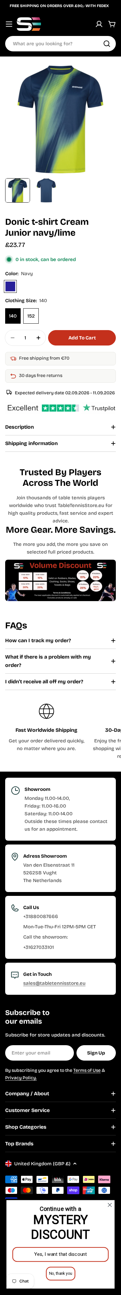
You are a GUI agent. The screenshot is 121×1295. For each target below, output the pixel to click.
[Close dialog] (110, 1205)
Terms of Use (87, 1070)
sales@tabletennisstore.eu (54, 983)
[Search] (107, 44)
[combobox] (60, 43)
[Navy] (10, 286)
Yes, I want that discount (60, 1254)
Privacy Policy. (21, 1078)
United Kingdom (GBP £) (42, 1164)
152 (31, 316)
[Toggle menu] (9, 24)
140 (13, 316)
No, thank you (60, 1273)
